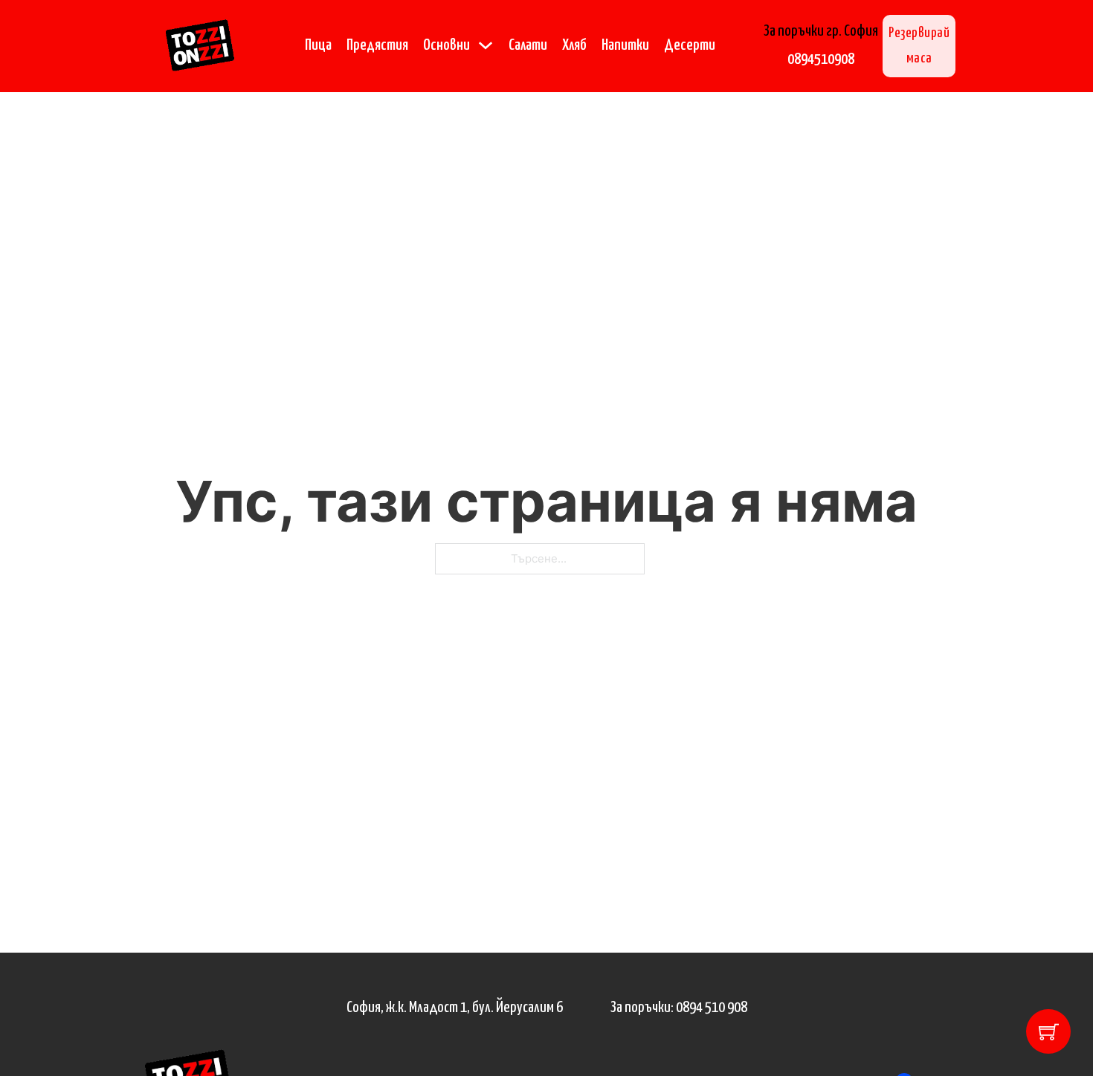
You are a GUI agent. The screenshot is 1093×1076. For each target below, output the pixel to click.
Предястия (377, 45)
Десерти (689, 45)
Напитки (625, 45)
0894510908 (820, 59)
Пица (318, 45)
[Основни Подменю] (485, 45)
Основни (446, 45)
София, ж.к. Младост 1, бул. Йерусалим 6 (454, 1007)
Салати (528, 45)
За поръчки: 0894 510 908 (678, 1007)
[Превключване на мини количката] (1049, 1032)
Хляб (574, 45)
